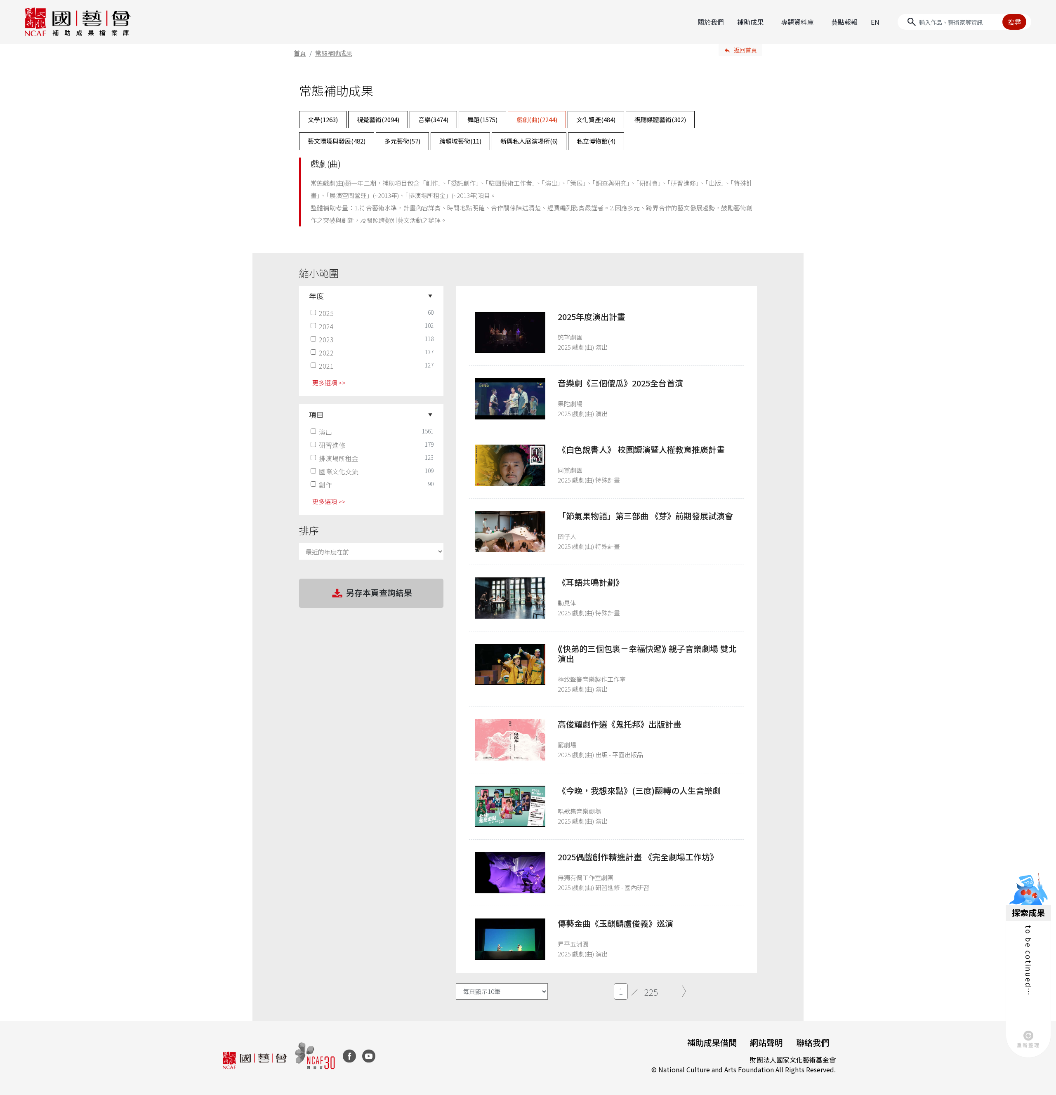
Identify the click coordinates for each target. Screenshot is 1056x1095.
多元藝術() (402, 141)
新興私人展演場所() (529, 141)
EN (875, 22)
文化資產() (595, 119)
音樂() (433, 119)
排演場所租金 (338, 458)
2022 (326, 353)
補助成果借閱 (712, 1042)
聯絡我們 (812, 1042)
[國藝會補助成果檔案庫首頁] (78, 21)
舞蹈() (482, 119)
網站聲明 (766, 1042)
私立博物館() (596, 141)
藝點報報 (844, 22)
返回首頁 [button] (745, 50)
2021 (326, 366)
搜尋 (1014, 22)
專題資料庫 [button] (797, 22)
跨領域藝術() (460, 141)
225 (651, 992)
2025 (326, 313)
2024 (326, 326)
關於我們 (711, 22)
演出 (325, 432)
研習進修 (332, 445)
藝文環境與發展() (336, 141)
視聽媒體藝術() (660, 119)
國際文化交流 (338, 471)
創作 (325, 485)
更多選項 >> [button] (329, 382)
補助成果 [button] (750, 22)
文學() (323, 119)
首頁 (300, 53)
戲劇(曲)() (536, 119)
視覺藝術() (378, 119)
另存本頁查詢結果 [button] (379, 592)
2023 (326, 339)
